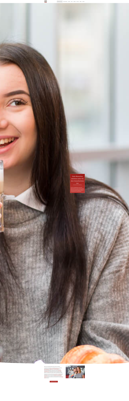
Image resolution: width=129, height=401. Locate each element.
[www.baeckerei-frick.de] (45, 1)
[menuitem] (60, 1)
